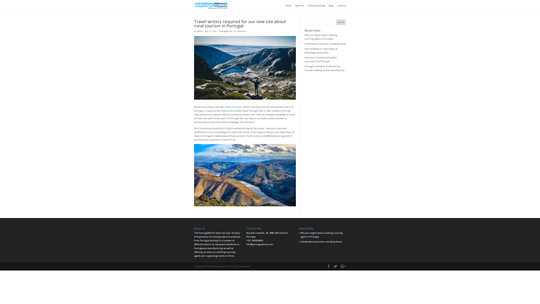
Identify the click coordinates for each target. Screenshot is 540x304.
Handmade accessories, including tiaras (325, 43)
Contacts (341, 6)
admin (199, 31)
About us (299, 6)
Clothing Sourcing (316, 6)
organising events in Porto (220, 255)
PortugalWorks (225, 31)
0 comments (240, 31)
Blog (331, 6)
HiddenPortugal (233, 107)
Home (289, 6)
